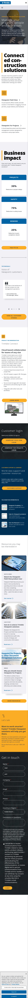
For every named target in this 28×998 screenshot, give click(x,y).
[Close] (26, 974)
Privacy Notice (16, 840)
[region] (14, 294)
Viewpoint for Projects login (14, 449)
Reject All (14, 992)
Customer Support (14, 488)
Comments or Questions (12, 817)
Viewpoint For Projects (10, 126)
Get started (7, 598)
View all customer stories (14, 317)
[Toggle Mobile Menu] (26, 2)
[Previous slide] (9, 309)
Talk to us (14, 248)
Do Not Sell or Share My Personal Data (14, 987)
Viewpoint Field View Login (14, 441)
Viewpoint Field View (10, 100)
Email (8, 789)
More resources (14, 701)
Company (10, 780)
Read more (7, 644)
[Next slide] (19, 309)
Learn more (14, 400)
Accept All (13, 996)
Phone (9, 799)
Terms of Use (5, 984)
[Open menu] (2, 7)
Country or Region (13, 808)
